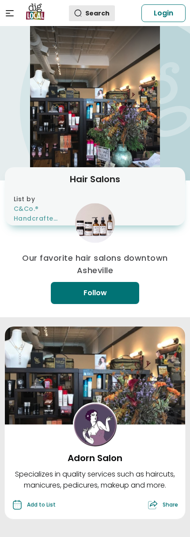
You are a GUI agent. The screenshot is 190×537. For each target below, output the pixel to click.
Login (163, 13)
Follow (95, 293)
